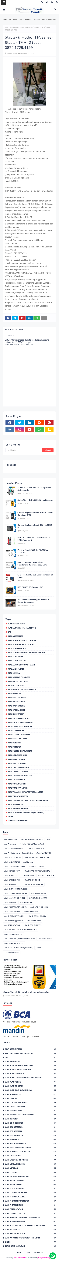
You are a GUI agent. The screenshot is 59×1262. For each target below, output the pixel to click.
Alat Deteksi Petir (16, 624)
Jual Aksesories (15, 636)
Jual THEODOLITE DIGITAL (19, 767)
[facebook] (41, 2)
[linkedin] (29, 422)
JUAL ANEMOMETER (16, 669)
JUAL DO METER (14, 694)
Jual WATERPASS (15, 804)
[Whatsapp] (52, 1255)
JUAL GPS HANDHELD (16, 710)
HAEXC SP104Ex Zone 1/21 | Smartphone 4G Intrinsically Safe (32, 563)
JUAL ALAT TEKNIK (15, 657)
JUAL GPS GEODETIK (16, 706)
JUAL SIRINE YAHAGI (16, 759)
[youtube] (29, 429)
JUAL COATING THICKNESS (19, 677)
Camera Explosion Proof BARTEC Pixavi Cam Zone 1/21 (35, 513)
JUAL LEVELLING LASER (17, 739)
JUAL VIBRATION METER (18, 796)
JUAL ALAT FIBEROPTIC (17, 648)
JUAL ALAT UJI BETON (17, 661)
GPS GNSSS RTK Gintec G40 (30, 587)
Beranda (8, 27)
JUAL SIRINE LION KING (17, 755)
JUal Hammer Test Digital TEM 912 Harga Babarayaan (33, 601)
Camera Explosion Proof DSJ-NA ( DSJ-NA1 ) (35, 526)
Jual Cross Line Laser (18, 681)
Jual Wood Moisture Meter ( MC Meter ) (26, 813)
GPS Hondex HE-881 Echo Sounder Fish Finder (35, 576)
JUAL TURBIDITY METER (17, 788)
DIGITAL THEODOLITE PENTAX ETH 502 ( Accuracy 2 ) (33, 538)
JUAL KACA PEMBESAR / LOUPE (21, 722)
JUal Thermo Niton (16, 780)
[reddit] (39, 422)
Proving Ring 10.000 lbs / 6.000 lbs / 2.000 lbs (33, 551)
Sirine (10, 817)
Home (19, 1253)
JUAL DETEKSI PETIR (16, 685)
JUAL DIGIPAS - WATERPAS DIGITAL (22, 689)
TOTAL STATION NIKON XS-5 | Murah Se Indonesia (34, 489)
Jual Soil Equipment (17, 763)
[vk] (9, 429)
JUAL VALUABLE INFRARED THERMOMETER (25, 792)
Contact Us (38, 1253)
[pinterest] (56, 2)
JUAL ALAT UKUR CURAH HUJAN (21, 665)
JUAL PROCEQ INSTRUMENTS (20, 751)
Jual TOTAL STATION (17, 784)
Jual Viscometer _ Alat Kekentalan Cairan (28, 800)
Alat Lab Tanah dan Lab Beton (22, 628)
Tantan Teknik (12, 53)
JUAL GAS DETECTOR (16, 702)
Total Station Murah (17, 821)
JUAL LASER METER (16, 730)
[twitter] (46, 2)
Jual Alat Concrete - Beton (20, 644)
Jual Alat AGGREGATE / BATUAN (22, 640)
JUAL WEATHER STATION (18, 808)
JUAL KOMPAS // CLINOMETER (20, 726)
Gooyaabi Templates (46, 1258)
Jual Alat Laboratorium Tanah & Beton (26, 653)
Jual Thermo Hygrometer (20, 776)
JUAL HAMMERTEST (16, 714)
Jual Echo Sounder (17, 698)
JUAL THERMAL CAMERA (18, 772)
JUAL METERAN (14, 743)
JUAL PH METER (14, 747)
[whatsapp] (39, 429)
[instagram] (51, 2)
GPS (9, 632)
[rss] (49, 429)
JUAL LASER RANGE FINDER (19, 735)
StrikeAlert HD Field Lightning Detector (35, 500)
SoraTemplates (20, 1258)
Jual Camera (14, 673)
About (28, 1253)
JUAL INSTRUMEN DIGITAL (19, 718)
